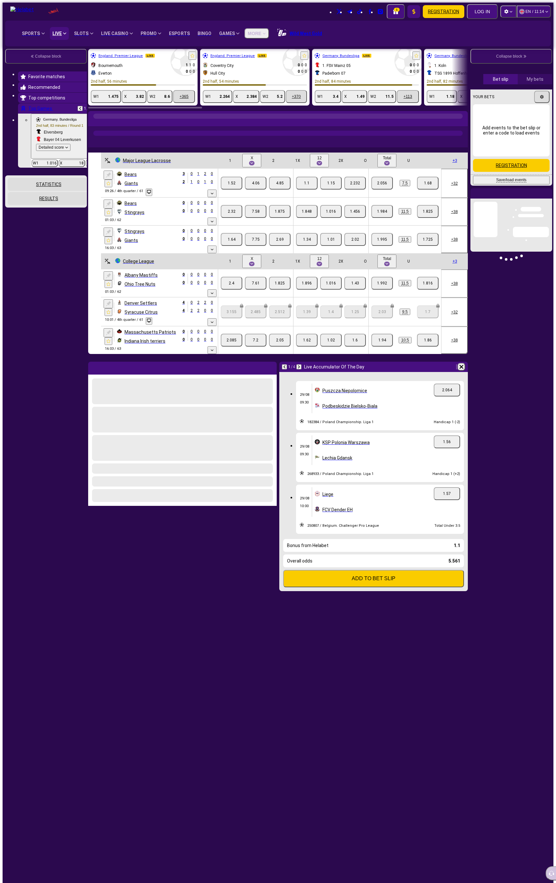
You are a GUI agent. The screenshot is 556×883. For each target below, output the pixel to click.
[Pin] (108, 175)
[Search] (462, 122)
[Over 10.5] (382, 340)
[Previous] (80, 108)
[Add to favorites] (192, 55)
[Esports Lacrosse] (107, 122)
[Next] (298, 366)
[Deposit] (413, 11)
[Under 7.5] (428, 183)
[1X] (307, 183)
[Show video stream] (149, 192)
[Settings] (508, 11)
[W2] (280, 183)
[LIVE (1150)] (94, 122)
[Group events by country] (81, 198)
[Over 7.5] (382, 183)
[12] (331, 183)
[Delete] (461, 367)
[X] (255, 183)
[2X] (355, 183)
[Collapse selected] (73, 198)
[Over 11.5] (382, 211)
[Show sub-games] (212, 193)
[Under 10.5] (428, 340)
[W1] (231, 183)
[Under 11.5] (428, 211)
